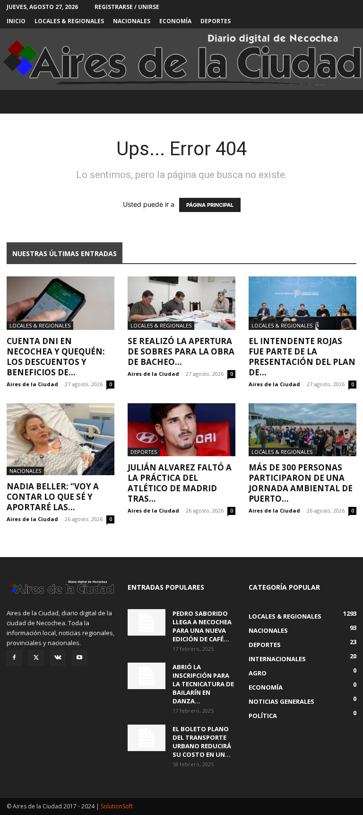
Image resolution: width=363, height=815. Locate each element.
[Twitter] (35, 657)
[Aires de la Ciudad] (181, 59)
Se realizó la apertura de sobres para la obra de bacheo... (181, 351)
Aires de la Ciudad (32, 384)
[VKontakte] (57, 657)
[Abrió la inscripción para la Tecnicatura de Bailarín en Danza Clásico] (146, 676)
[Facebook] (14, 657)
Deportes (215, 21)
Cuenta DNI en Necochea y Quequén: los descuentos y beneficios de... (56, 357)
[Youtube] (79, 657)
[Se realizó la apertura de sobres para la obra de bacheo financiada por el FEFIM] (181, 303)
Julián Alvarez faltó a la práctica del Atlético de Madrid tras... (180, 483)
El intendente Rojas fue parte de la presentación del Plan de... (302, 357)
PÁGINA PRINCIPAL (209, 205)
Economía (175, 21)
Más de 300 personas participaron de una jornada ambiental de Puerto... (301, 483)
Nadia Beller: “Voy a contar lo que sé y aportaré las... (53, 497)
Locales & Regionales (69, 21)
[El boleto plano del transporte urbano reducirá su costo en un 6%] (146, 738)
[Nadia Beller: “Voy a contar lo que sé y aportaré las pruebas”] (60, 439)
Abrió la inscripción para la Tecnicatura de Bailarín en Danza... (203, 684)
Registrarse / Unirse (127, 7)
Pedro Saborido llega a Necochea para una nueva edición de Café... (202, 626)
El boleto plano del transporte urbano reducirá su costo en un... (202, 742)
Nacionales (131, 21)
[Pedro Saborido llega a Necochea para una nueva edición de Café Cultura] (146, 622)
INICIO (16, 21)
